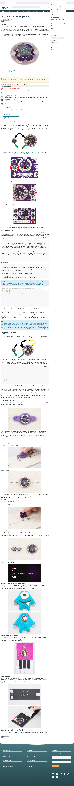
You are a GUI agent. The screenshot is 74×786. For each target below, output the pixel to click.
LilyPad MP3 (23, 35)
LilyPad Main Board (35, 152)
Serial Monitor (31, 389)
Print (52, 28)
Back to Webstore (46, 7)
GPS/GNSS (10, 11)
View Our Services (6, 764)
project (6, 637)
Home (2, 13)
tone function (5, 309)
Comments (58, 23)
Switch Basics (25, 397)
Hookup (61, 38)
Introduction (53, 4)
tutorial (43, 395)
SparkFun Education (6, 756)
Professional (32, 0)
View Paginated (54, 25)
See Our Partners (6, 763)
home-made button (33, 336)
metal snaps (7, 79)
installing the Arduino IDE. (37, 283)
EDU (37, 0)
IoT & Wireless (36, 11)
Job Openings (5, 758)
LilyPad (53, 40)
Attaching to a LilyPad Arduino (57, 7)
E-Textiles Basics (6, 114)
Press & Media (5, 754)
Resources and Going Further (57, 19)
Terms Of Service (30, 763)
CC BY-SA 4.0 (59, 49)
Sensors (16, 11)
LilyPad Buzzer (5, 26)
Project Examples (55, 17)
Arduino (53, 35)
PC (41, 639)
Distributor (42, 0)
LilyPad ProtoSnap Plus (23, 181)
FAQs (28, 758)
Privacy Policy (29, 764)
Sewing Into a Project (36, 79)
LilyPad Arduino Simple (12, 152)
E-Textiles (54, 38)
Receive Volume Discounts (7, 768)
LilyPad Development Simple (23, 204)
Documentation (11, 2)
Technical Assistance (31, 756)
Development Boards (25, 11)
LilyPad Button (24, 336)
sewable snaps (4, 432)
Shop (3, 2)
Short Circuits (6, 117)
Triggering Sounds (55, 12)
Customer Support (70, 0)
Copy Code (45, 366)
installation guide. (40, 284)
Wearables (54, 42)
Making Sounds (54, 9)
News (18, 2)
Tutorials (6, 13)
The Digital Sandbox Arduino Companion (17, 259)
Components (45, 11)
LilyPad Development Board (23, 227)
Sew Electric (22, 583)
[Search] (39, 7)
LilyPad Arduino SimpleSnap (23, 152)
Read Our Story (5, 753)
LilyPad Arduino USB (23, 153)
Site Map (28, 768)
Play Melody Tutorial (7, 732)
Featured (4, 11)
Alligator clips (30, 126)
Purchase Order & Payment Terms (33, 754)
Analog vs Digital (6, 118)
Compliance (29, 766)
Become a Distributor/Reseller (8, 766)
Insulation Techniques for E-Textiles (11, 116)
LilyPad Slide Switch (20, 327)
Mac (38, 639)
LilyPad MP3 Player (7, 735)
